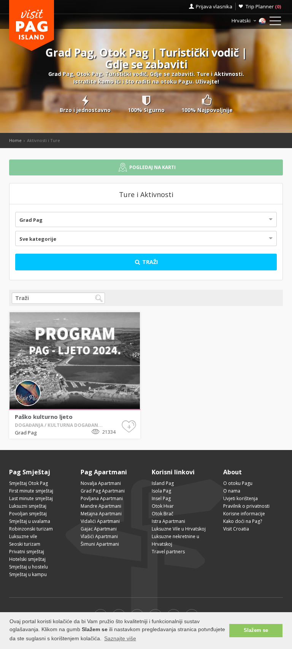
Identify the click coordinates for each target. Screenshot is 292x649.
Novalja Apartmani (101, 483)
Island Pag (163, 483)
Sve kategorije (37, 238)
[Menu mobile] (275, 22)
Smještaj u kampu (28, 574)
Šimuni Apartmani (100, 544)
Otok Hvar (163, 506)
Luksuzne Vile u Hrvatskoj (179, 529)
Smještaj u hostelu (28, 567)
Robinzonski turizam (31, 529)
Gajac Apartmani (99, 529)
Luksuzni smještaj (27, 506)
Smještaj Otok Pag (28, 483)
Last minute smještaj (31, 498)
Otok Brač (162, 513)
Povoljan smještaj (28, 513)
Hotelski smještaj (27, 559)
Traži (149, 261)
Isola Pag (161, 491)
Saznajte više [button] (120, 638)
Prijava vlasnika (214, 6)
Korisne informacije (244, 513)
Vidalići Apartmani (100, 521)
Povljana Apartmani (102, 498)
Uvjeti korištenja (240, 498)
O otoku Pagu (237, 483)
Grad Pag (31, 219)
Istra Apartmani (168, 521)
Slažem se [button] (256, 630)
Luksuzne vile (23, 536)
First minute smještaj (31, 491)
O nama (231, 491)
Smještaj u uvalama (29, 521)
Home (15, 140)
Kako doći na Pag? (242, 521)
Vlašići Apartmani (99, 536)
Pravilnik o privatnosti (246, 506)
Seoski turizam (24, 544)
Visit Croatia (236, 529)
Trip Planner (263, 6)
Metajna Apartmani (101, 513)
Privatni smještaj (26, 551)
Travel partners (168, 551)
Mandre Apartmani (101, 506)
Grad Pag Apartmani (103, 491)
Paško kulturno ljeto (44, 416)
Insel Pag (161, 498)
